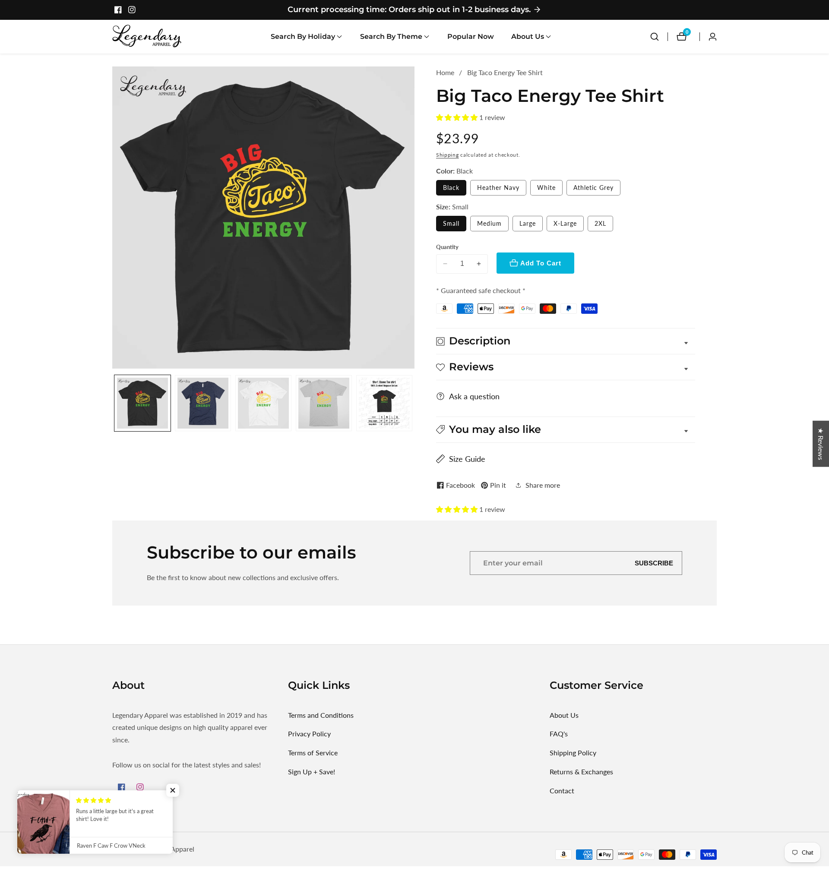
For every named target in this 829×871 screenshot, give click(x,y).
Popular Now (470, 36)
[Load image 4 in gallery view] (324, 403)
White (546, 187)
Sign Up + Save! (311, 771)
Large (527, 223)
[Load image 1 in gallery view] (142, 403)
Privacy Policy (309, 733)
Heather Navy (498, 187)
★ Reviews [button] (821, 444)
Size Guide (467, 459)
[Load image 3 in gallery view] (263, 403)
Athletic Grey (593, 187)
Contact (562, 790)
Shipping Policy (573, 752)
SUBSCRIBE (654, 563)
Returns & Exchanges (581, 771)
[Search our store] (655, 36)
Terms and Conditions (321, 715)
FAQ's (559, 733)
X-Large (565, 223)
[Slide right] (411, 403)
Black (451, 187)
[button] (303, 37)
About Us (564, 715)
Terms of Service (313, 752)
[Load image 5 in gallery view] (384, 403)
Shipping (447, 154)
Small (451, 223)
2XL (600, 223)
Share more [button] (542, 485)
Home (445, 72)
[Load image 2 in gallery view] (203, 403)
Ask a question (474, 396)
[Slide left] (115, 403)
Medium (489, 223)
